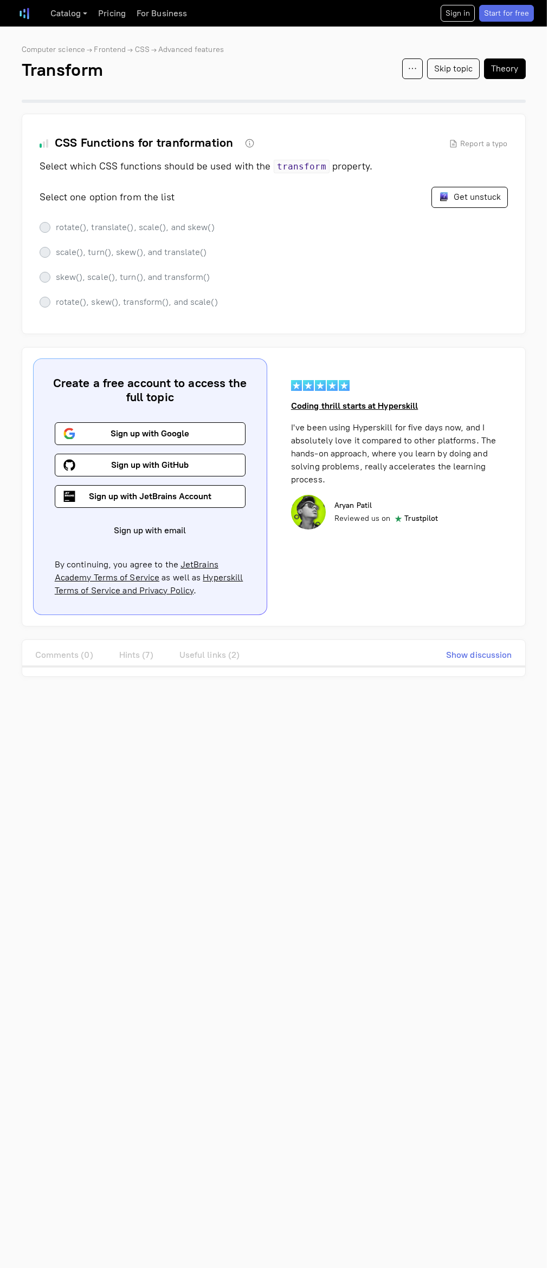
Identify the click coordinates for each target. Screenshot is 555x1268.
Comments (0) (64, 655)
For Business (162, 13)
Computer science (54, 49)
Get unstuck (476, 197)
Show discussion (479, 655)
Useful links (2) (209, 655)
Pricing (112, 13)
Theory (505, 68)
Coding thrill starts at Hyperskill (354, 406)
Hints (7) (136, 655)
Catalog (65, 13)
